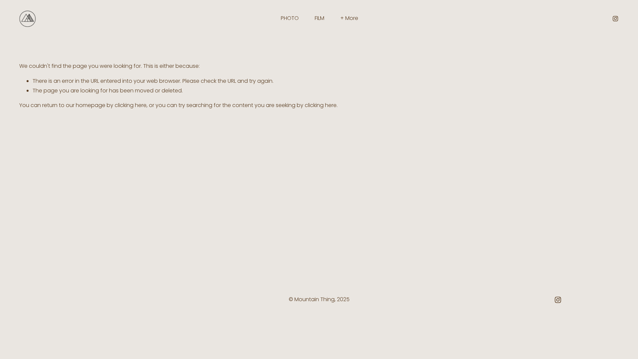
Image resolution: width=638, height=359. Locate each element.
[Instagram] (615, 18)
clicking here (131, 105)
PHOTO (290, 18)
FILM (319, 18)
